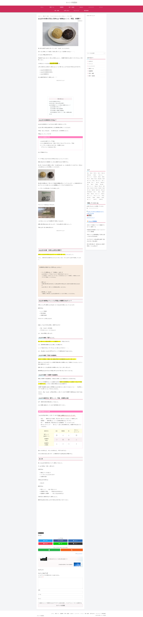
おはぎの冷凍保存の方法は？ (55, 101)
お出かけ (91, 61)
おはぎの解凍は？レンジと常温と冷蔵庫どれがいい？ (60, 105)
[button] (104, 53)
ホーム (53, 613)
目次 (59, 98)
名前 (39, 590)
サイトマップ (98, 613)
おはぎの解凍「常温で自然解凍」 (57, 108)
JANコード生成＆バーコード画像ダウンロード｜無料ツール (96, 225)
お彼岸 (40, 535)
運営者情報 (104, 613)
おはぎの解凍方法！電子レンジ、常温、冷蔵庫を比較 (61, 112)
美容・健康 (91, 73)
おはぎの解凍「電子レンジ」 (56, 106)
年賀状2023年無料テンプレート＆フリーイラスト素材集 (96, 230)
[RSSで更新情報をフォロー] (72, 550)
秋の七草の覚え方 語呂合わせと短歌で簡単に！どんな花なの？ (96, 245)
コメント (40, 577)
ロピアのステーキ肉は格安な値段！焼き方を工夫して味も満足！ (96, 240)
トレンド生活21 (92, 221)
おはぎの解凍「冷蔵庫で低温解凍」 (57, 110)
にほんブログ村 (90, 213)
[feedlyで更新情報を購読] (49, 550)
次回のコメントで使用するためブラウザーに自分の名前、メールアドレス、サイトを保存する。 (61, 603)
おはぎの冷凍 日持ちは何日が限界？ (56, 103)
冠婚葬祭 (91, 71)
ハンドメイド (92, 66)
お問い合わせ (92, 613)
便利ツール (91, 68)
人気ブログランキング (91, 217)
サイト (39, 598)
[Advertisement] (60, 88)
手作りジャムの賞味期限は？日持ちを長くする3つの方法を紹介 (96, 235)
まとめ (50, 114)
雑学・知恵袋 (92, 75)
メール (39, 594)
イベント (91, 63)
